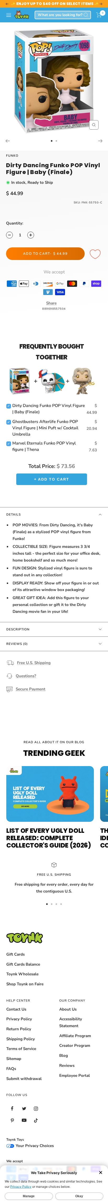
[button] (99, 15)
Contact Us (16, 1009)
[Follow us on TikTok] (36, 1120)
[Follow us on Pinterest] (12, 1120)
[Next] (100, 141)
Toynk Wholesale (22, 974)
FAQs (11, 1068)
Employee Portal (74, 1075)
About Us (68, 1009)
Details (13, 514)
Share (51, 303)
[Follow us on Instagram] (36, 1108)
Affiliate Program (75, 1035)
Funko (12, 156)
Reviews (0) (17, 644)
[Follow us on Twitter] (24, 1108)
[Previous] (7, 141)
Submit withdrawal (24, 1078)
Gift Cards (15, 954)
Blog (63, 1055)
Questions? (26, 676)
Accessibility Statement (70, 1022)
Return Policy (18, 1029)
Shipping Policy (20, 1039)
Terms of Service (21, 1048)
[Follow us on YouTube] (24, 1120)
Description (18, 629)
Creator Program (74, 1045)
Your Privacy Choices (34, 1145)
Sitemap (13, 1058)
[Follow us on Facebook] (12, 1108)
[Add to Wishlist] (96, 254)
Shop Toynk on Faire (25, 984)
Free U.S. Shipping (34, 662)
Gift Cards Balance (23, 964)
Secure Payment (30, 689)
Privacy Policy (19, 1019)
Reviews (66, 1065)
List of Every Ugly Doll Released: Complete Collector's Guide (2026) (48, 838)
